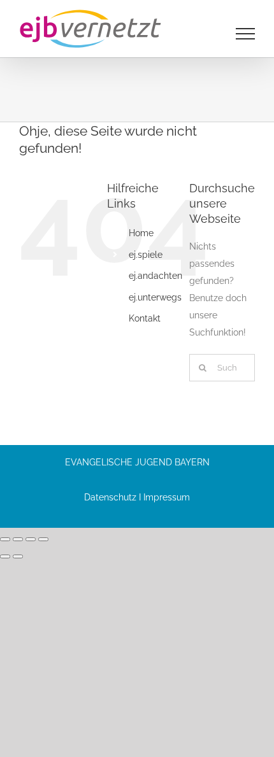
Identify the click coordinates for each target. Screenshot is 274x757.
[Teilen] (30, 539)
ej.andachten (155, 276)
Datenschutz (110, 497)
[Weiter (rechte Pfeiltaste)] (18, 556)
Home (141, 233)
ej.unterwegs (155, 297)
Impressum (166, 497)
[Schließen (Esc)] (43, 539)
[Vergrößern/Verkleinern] (5, 539)
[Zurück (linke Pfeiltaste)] (5, 556)
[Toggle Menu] (246, 33)
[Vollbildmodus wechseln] (18, 539)
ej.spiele (145, 255)
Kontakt (145, 318)
